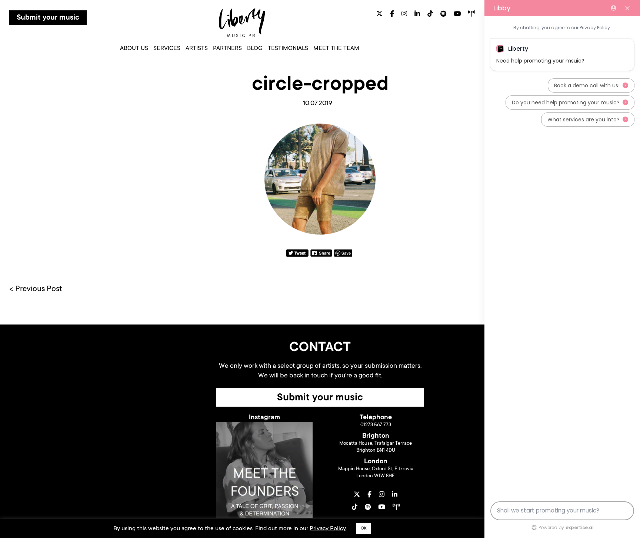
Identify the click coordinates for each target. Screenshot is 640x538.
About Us (134, 48)
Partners (227, 48)
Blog (255, 48)
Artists (197, 48)
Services (166, 48)
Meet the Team (336, 48)
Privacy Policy (328, 528)
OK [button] (364, 528)
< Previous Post (35, 289)
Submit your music (48, 18)
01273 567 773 (375, 425)
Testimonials (288, 48)
